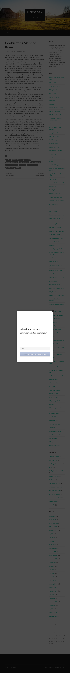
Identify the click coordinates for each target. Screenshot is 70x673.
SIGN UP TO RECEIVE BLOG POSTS (35, 354)
